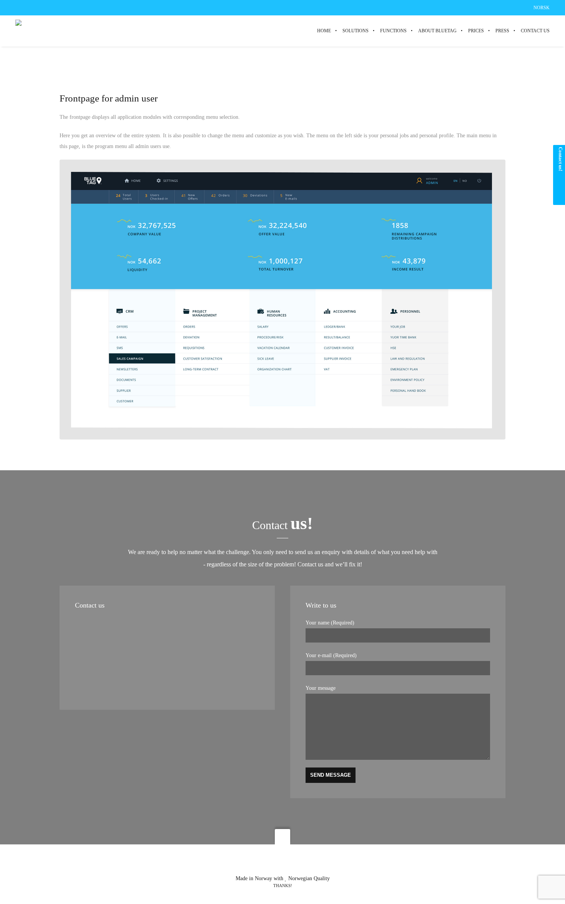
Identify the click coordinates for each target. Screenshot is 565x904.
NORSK (541, 7)
